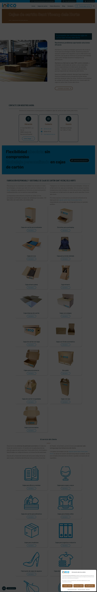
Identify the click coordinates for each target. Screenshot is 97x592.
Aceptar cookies (67, 585)
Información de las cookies (72, 589)
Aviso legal (88, 589)
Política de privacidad (81, 589)
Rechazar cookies (78, 585)
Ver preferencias (89, 585)
